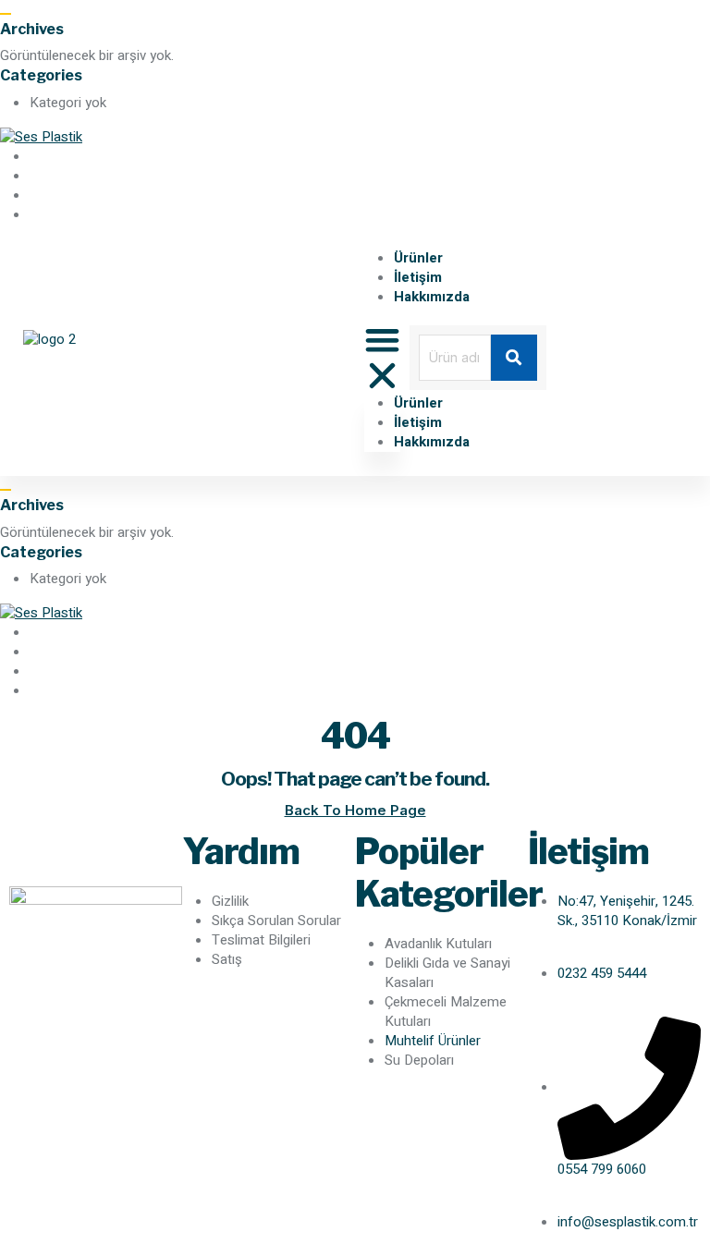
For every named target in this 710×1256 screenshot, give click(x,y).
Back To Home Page (355, 810)
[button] (382, 358)
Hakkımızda (432, 297)
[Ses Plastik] (41, 137)
